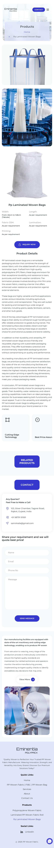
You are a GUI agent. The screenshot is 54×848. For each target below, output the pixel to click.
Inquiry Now (29, 244)
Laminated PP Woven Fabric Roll (27, 815)
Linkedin (29, 832)
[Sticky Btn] (49, 841)
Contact (39, 10)
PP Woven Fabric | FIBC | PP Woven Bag (27, 785)
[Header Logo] (10, 9)
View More (24, 679)
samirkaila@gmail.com (22, 523)
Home (27, 32)
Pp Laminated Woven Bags (27, 36)
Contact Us (27, 798)
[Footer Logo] (27, 750)
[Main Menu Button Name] (48, 10)
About (27, 793)
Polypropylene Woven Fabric (27, 810)
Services (27, 789)
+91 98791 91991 (18, 517)
